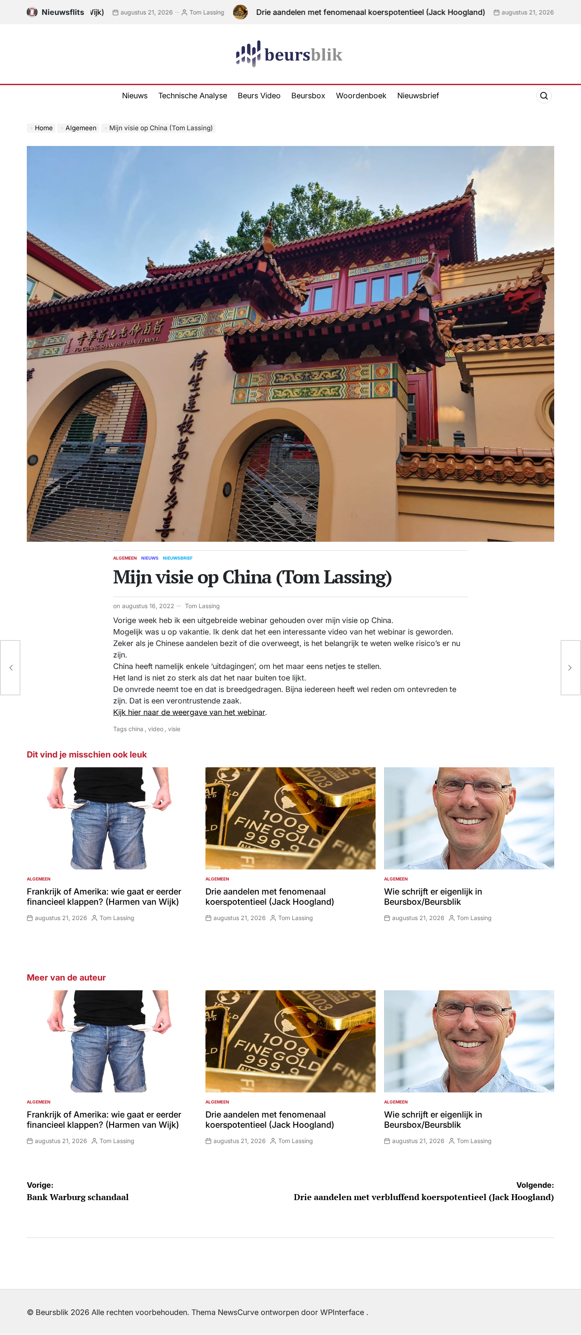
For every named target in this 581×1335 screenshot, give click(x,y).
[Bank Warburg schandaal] (10, 667)
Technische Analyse (192, 95)
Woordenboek (361, 95)
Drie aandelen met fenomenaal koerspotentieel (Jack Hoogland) (296, 12)
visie (174, 728)
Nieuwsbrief (418, 95)
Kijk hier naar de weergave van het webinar (189, 712)
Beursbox (308, 95)
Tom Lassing (133, 12)
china (135, 728)
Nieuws (135, 95)
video (155, 728)
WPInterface (342, 1312)
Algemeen (125, 557)
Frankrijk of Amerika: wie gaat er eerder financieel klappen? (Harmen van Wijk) (104, 896)
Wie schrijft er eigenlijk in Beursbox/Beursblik (433, 896)
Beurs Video (259, 95)
